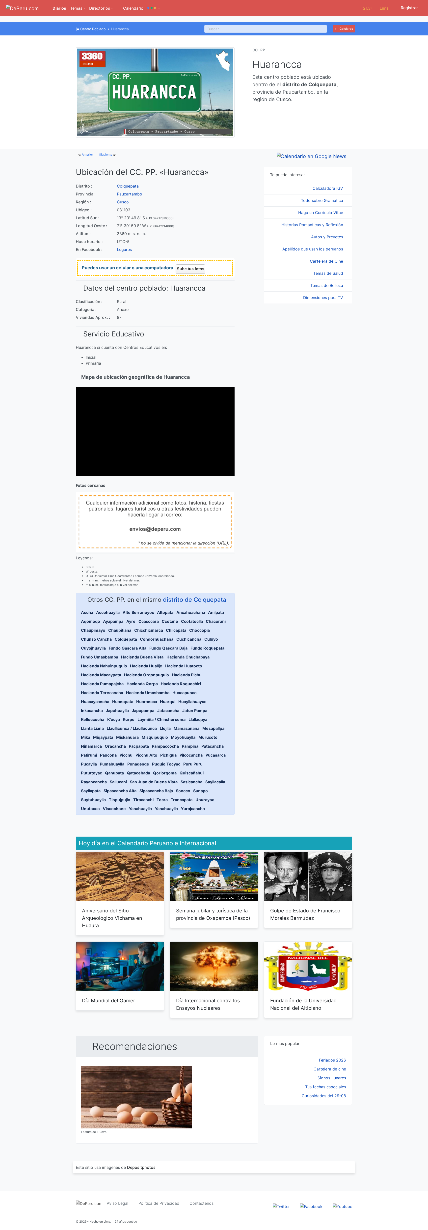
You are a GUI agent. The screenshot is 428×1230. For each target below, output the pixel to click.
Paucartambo (129, 193)
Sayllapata (91, 790)
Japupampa (143, 710)
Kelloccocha (92, 719)
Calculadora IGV (328, 188)
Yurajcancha (193, 808)
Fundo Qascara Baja (168, 648)
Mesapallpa (213, 728)
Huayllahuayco (192, 701)
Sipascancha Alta (120, 790)
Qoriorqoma (165, 772)
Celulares (346, 28)
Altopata (165, 612)
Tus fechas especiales (325, 1086)
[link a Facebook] (311, 1205)
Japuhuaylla (117, 710)
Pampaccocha (165, 746)
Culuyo (211, 639)
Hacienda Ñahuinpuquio (104, 665)
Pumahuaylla (112, 764)
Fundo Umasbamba (99, 657)
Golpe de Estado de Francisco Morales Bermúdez (305, 914)
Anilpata (216, 612)
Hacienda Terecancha (102, 692)
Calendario (132, 8)
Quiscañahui (192, 772)
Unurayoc (204, 799)
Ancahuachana (190, 612)
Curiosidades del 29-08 (324, 1095)
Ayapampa (113, 621)
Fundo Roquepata (207, 648)
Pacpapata (139, 746)
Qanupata (114, 772)
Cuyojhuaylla (93, 648)
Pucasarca (216, 755)
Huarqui (167, 701)
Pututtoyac (91, 772)
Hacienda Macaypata (101, 674)
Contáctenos (201, 1203)
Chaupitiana (119, 630)
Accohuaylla (108, 612)
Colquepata (128, 186)
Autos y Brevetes (327, 236)
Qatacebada (138, 772)
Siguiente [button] (106, 154)
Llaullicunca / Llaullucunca (132, 728)
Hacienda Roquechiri (181, 683)
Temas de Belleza (327, 285)
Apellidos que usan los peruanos (313, 248)
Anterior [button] (87, 154)
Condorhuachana (156, 639)
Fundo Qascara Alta (127, 648)
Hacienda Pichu (187, 674)
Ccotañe (170, 621)
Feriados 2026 (332, 1060)
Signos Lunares (332, 1077)
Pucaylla (89, 764)
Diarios (59, 8)
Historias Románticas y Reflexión (312, 224)
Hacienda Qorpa (142, 683)
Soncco (183, 790)
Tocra (162, 799)
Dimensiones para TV (323, 297)
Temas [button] (76, 8)
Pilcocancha (191, 755)
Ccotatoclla (192, 621)
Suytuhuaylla (93, 799)
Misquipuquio (155, 737)
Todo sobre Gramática (322, 200)
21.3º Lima (376, 8)
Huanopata (122, 701)
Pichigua (168, 755)
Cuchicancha (188, 639)
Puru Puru (193, 764)
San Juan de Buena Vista (154, 781)
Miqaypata (103, 737)
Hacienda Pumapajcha (102, 683)
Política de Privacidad (158, 1203)
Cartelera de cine (330, 1068)
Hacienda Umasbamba (147, 692)
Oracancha (115, 746)
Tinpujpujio (119, 799)
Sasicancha (191, 781)
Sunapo (200, 790)
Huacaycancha (95, 701)
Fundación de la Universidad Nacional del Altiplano (303, 1004)
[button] (153, 8)
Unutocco (90, 808)
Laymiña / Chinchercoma (161, 719)
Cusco (123, 201)
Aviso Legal (117, 1203)
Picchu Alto (146, 755)
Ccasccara (148, 621)
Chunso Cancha (96, 639)
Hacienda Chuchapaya (188, 657)
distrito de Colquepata (194, 599)
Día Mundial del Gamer (108, 1001)
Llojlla (165, 728)
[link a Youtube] (342, 1205)
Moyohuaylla (183, 737)
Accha (87, 612)
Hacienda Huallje (146, 665)
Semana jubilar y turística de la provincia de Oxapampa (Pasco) (213, 914)
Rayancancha (94, 781)
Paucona (108, 755)
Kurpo (128, 719)
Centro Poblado (93, 29)
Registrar (409, 7)
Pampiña (190, 746)
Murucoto (207, 737)
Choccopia (199, 630)
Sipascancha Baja (156, 790)
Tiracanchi (143, 799)
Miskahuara (127, 737)
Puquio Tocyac (166, 764)
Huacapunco (184, 692)
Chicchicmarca (148, 630)
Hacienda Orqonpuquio (146, 674)
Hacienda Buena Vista (142, 657)
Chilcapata (176, 630)
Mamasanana (186, 728)
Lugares (124, 249)
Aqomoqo (90, 621)
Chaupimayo (93, 630)
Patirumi (89, 755)
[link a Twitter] (281, 1205)
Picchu (126, 755)
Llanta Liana (92, 728)
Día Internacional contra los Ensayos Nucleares (208, 1004)
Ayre (130, 621)
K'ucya (113, 719)
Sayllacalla (215, 781)
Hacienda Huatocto (183, 665)
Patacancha (212, 746)
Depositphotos (141, 1167)
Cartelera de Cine (327, 261)
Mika (85, 737)
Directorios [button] (99, 8)
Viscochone (114, 808)
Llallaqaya (197, 719)
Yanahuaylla (140, 808)
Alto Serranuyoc (138, 612)
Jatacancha (168, 710)
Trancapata (181, 799)
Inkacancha (92, 710)
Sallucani (118, 781)
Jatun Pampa (194, 710)
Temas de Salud (328, 273)
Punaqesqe (138, 764)
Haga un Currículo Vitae (321, 212)
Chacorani (216, 621)
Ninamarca (91, 746)
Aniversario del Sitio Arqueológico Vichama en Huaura (112, 918)
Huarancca (146, 701)
